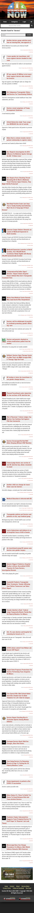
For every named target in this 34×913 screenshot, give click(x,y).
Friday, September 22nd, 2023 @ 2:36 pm (27, 456)
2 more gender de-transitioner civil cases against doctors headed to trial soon (19, 58)
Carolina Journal (30, 412)
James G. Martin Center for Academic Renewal (26, 510)
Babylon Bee (31, 225)
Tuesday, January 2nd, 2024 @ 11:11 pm (27, 349)
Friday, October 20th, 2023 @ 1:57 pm (28, 410)
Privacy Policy (7, 888)
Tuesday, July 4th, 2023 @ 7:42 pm (28, 603)
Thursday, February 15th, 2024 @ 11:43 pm (27, 265)
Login (24, 22)
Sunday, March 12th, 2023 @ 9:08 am (28, 838)
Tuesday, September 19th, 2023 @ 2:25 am (27, 478)
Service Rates (25, 886)
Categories (14, 22)
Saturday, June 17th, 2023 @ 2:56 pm (28, 641)
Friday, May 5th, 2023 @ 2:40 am (28, 687)
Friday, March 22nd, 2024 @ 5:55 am (28, 171)
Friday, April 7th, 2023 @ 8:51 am (28, 755)
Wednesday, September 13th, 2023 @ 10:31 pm (26, 492)
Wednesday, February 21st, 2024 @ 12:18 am (27, 243)
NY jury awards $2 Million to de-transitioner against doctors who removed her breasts (19, 76)
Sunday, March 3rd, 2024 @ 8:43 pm (28, 223)
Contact (12, 886)
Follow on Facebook (18, 888)
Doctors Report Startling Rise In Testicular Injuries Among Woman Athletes (18, 720)
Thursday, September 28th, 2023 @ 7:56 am (27, 434)
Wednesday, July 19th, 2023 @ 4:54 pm (27, 557)
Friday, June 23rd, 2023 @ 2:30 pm (28, 625)
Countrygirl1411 (31, 335)
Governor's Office (30, 245)
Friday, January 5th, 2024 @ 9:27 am (28, 333)
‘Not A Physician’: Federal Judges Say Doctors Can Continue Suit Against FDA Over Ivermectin (19, 419)
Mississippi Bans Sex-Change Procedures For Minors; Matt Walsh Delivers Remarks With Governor (18, 847)
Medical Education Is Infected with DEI (19, 499)
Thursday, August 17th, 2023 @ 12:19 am (27, 508)
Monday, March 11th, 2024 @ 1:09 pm (28, 197)
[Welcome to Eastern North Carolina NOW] (17, 10)
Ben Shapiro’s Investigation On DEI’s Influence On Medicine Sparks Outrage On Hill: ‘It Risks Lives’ (19, 154)
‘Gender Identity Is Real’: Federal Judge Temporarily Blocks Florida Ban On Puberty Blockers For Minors (19, 612)
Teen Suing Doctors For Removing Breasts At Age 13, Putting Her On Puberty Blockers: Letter (18, 763)
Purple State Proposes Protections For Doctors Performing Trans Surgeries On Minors (19, 672)
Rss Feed (28, 888)
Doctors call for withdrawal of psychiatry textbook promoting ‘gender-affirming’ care (19, 323)
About (18, 886)
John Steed (31, 117)
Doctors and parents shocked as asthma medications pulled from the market (18, 341)
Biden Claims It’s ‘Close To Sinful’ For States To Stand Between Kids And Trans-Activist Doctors (19, 797)
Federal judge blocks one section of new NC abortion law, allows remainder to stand (19, 465)
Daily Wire (31, 173)
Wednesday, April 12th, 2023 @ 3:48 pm (27, 711)
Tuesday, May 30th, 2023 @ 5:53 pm (28, 663)
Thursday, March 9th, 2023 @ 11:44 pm (27, 860)
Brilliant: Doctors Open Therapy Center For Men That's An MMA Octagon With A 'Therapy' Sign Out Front (19, 357)
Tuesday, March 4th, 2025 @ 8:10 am (28, 131)
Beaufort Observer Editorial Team (28, 351)
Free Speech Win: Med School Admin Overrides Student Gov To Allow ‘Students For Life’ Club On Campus (18, 696)
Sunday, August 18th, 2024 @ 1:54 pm (28, 145)
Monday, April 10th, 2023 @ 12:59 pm (28, 735)
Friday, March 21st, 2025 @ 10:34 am (28, 115)
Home (5, 22)
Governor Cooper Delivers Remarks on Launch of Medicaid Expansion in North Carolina (19, 232)
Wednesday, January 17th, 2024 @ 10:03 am (27, 315)
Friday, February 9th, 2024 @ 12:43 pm (28, 291)
